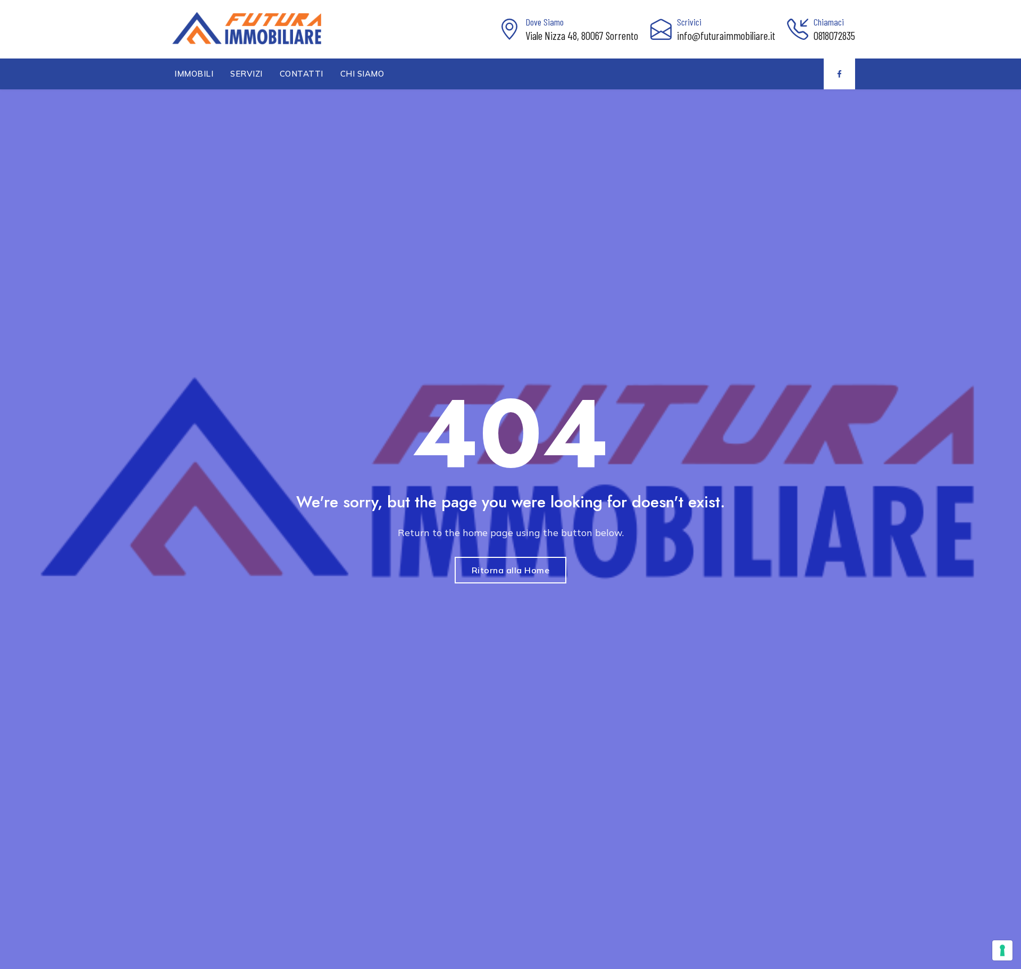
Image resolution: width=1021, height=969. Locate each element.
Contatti (301, 74)
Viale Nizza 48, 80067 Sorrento (581, 35)
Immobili (193, 74)
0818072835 (834, 35)
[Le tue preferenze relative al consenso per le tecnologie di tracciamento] (1002, 950)
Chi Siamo (362, 74)
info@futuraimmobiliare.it (726, 35)
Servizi (246, 74)
